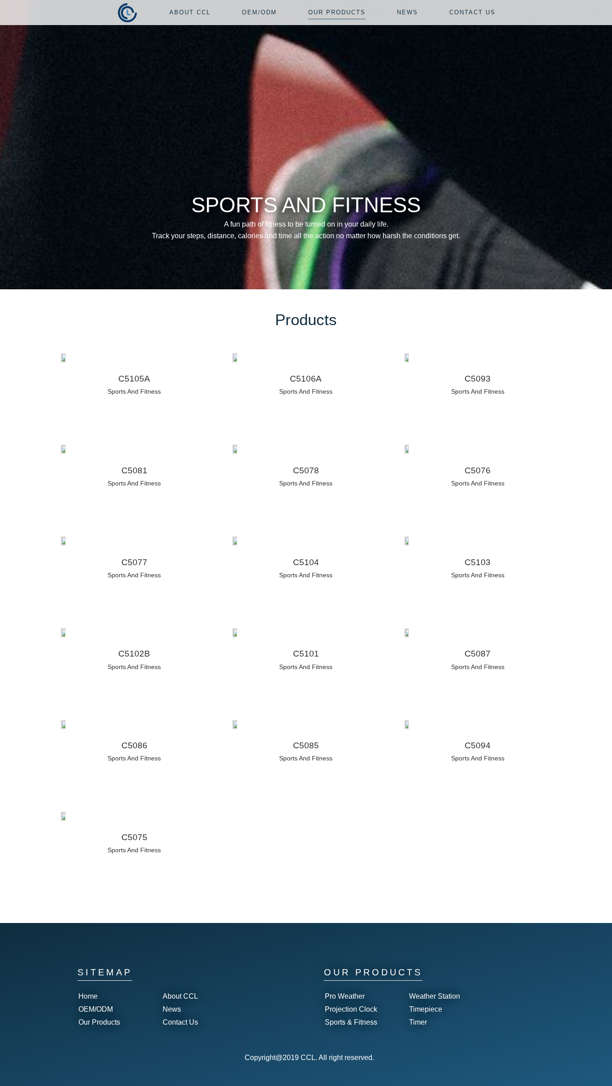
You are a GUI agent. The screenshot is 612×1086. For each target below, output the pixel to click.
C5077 (134, 562)
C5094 (478, 745)
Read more (113, 405)
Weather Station (434, 996)
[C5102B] (64, 632)
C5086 (134, 745)
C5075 (134, 837)
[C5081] (64, 449)
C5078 (306, 470)
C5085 (306, 745)
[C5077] (64, 541)
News (172, 1009)
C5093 (478, 378)
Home (88, 996)
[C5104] (235, 541)
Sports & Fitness (351, 1022)
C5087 (478, 653)
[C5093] (407, 357)
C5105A (134, 378)
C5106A (306, 378)
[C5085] (235, 724)
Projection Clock (351, 1009)
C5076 (478, 470)
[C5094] (407, 724)
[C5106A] (235, 357)
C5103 (478, 562)
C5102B (134, 653)
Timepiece (425, 1009)
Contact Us (180, 1022)
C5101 (306, 653)
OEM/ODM (95, 1009)
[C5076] (407, 449)
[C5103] (407, 541)
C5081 (134, 470)
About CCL (180, 996)
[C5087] (407, 632)
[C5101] (235, 632)
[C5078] (235, 449)
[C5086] (64, 724)
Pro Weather (345, 996)
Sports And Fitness (134, 391)
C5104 (306, 562)
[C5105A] (64, 357)
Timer (418, 1022)
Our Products (99, 1022)
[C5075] (64, 816)
